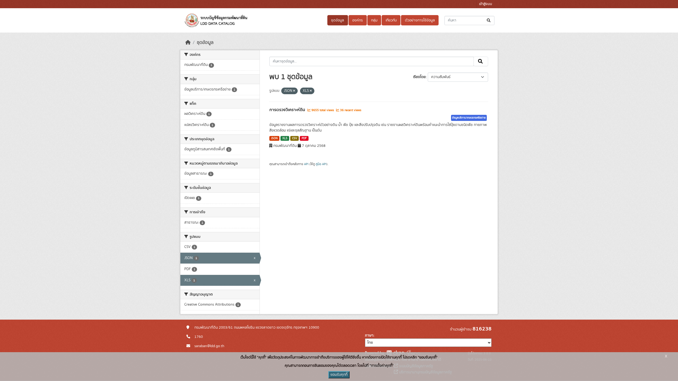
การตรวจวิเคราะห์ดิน (287, 109)
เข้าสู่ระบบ (485, 4)
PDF (304, 138)
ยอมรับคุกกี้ (339, 374)
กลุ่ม (374, 20)
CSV (294, 138)
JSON (274, 138)
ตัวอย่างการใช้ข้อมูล (420, 20)
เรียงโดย (419, 77)
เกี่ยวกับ (391, 20)
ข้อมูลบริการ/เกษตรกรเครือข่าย (469, 118)
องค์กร (357, 20)
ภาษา (369, 335)
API (306, 164)
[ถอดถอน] (294, 91)
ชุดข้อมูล (337, 20)
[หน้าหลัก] (188, 42)
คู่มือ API (321, 164)
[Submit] (489, 20)
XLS (284, 138)
